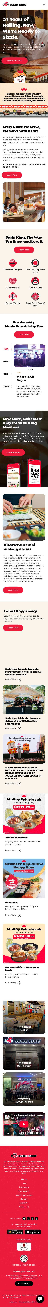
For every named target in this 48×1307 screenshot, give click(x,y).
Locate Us (24, 1203)
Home (24, 1179)
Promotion (24, 1187)
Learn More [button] (10, 679)
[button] (15, 61)
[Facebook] (24, 1218)
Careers (24, 1199)
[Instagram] (28, 1218)
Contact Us (24, 1207)
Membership (24, 1191)
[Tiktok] (36, 1218)
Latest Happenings (24, 1195)
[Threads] (32, 1218)
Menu (24, 1183)
